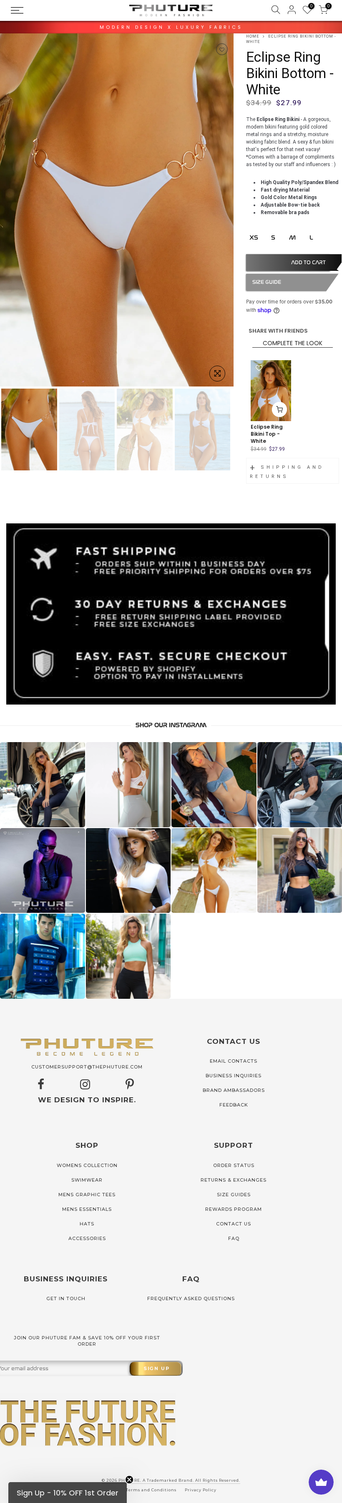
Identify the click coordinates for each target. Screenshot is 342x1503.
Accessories (87, 1238)
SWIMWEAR (87, 1180)
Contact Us (233, 1224)
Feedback (233, 1105)
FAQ (233, 1238)
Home (252, 36)
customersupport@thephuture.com (87, 1067)
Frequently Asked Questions (191, 1298)
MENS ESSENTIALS (87, 1209)
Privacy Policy (200, 1490)
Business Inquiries (234, 1076)
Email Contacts (233, 1061)
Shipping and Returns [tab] (287, 472)
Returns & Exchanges (234, 1180)
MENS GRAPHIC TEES (87, 1194)
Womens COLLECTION (87, 1165)
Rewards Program (233, 1209)
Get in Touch (66, 1298)
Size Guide (266, 282)
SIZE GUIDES (234, 1194)
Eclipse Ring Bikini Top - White (267, 434)
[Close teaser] (129, 1479)
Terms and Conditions (151, 1490)
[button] (67, 1492)
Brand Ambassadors (234, 1090)
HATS (87, 1224)
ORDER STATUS (233, 1165)
